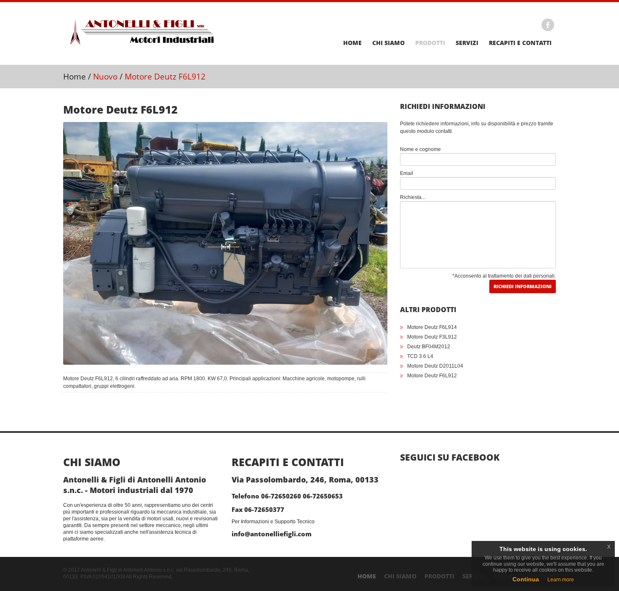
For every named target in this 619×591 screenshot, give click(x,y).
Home (352, 43)
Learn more (560, 580)
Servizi (467, 43)
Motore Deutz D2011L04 (435, 366)
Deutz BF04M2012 (428, 347)
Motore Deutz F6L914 (432, 327)
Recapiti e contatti (520, 43)
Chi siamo (388, 43)
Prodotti (430, 43)
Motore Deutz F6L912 (432, 376)
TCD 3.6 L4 (420, 356)
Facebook (548, 25)
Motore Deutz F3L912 (432, 337)
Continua (525, 579)
